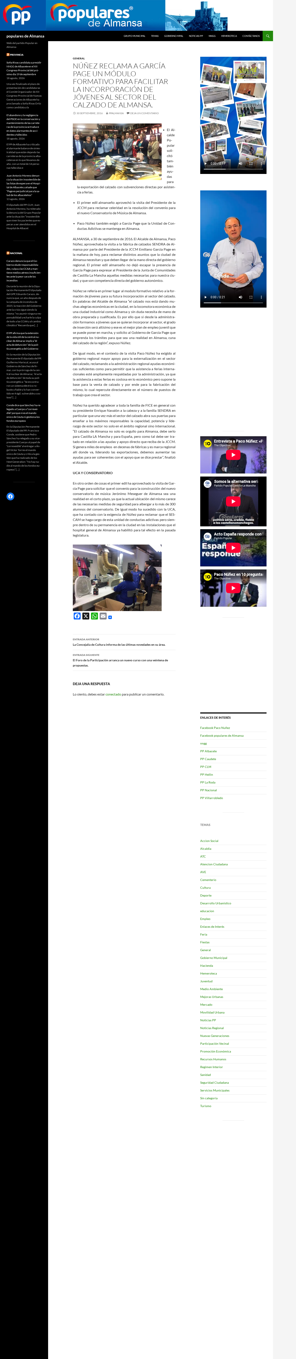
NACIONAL (16, 253)
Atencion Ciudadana (214, 864)
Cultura (205, 887)
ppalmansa (116, 113)
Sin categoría (209, 1098)
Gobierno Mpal (173, 35)
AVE (203, 872)
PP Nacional (208, 790)
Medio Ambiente (211, 989)
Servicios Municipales (214, 1090)
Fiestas (205, 942)
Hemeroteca (229, 35)
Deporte (205, 895)
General (79, 58)
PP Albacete (208, 751)
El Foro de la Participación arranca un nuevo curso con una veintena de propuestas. (120, 660)
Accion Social (209, 841)
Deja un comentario (144, 113)
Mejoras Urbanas (211, 997)
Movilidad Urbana (212, 1012)
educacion (207, 911)
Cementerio (208, 880)
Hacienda (206, 965)
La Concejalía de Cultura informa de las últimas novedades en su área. (119, 642)
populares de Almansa (25, 36)
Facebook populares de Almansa (222, 735)
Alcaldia (205, 848)
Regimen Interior (211, 1067)
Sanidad (205, 1075)
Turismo (205, 1106)
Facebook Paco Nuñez (215, 728)
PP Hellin (206, 774)
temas (155, 35)
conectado (113, 694)
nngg (212, 35)
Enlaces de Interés (212, 926)
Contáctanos (251, 35)
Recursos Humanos (213, 1059)
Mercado (206, 1004)
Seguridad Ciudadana (214, 1082)
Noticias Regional (212, 1028)
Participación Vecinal (214, 1043)
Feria (203, 934)
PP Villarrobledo (211, 798)
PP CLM (205, 767)
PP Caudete (208, 759)
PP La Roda (207, 782)
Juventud (206, 981)
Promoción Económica (215, 1051)
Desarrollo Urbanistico (215, 903)
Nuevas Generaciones (214, 1036)
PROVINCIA (16, 54)
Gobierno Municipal (213, 958)
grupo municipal (134, 35)
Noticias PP (196, 35)
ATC (203, 856)
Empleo (205, 919)
